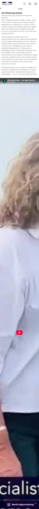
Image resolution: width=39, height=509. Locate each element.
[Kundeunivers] (30, 4)
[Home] (11, 3)
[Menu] (35, 4)
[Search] (25, 4)
